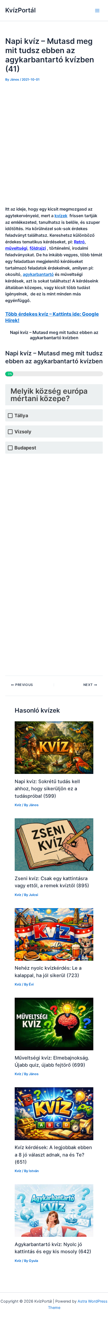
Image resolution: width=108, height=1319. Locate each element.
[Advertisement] (54, 144)
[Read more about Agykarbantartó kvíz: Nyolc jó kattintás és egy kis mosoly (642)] (54, 1210)
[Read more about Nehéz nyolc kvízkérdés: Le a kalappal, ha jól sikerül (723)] (54, 934)
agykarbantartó (38, 274)
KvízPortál (20, 10)
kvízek (61, 215)
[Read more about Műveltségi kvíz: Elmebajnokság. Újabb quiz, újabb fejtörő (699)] (54, 1023)
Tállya (21, 415)
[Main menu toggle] (97, 10)
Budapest (25, 447)
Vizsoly (22, 431)
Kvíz (18, 805)
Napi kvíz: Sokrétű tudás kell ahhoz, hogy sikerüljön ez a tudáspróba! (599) (47, 788)
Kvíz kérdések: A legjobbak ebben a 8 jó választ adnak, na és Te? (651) (53, 1154)
